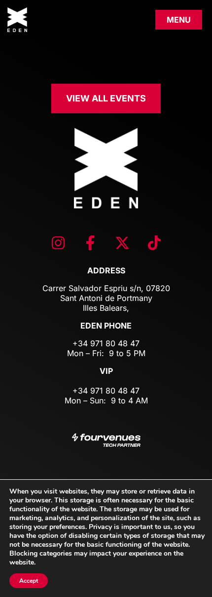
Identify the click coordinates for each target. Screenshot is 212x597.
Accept (28, 581)
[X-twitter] (122, 243)
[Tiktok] (154, 243)
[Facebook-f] (90, 243)
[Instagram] (58, 243)
